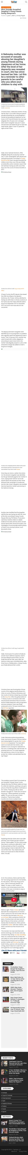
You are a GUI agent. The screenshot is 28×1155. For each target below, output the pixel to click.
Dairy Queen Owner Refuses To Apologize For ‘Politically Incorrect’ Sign (17, 1000)
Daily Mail (8, 697)
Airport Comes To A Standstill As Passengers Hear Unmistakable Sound (17, 1122)
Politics (4, 1106)
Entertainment (6, 1098)
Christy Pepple (20, 15)
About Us (14, 1151)
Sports (4, 1111)
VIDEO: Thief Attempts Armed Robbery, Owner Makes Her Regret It (16, 1080)
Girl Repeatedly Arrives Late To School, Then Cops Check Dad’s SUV (17, 1009)
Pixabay (18, 469)
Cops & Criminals (6, 7)
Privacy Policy (23, 1151)
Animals (4, 1093)
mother (10, 925)
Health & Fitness (7, 1103)
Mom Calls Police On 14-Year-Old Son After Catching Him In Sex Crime (17, 980)
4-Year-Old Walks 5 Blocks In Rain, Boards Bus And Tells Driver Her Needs (18, 1071)
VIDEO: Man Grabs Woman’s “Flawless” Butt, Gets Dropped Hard (16, 990)
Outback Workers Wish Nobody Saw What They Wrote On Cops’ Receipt (16, 1139)
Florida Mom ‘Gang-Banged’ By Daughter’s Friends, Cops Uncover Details (17, 969)
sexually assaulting (20, 935)
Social (4, 1109)
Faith (3, 1101)
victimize (15, 942)
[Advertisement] (14, 37)
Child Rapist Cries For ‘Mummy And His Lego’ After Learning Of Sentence (18, 1063)
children (16, 910)
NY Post (5, 708)
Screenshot (6, 108)
